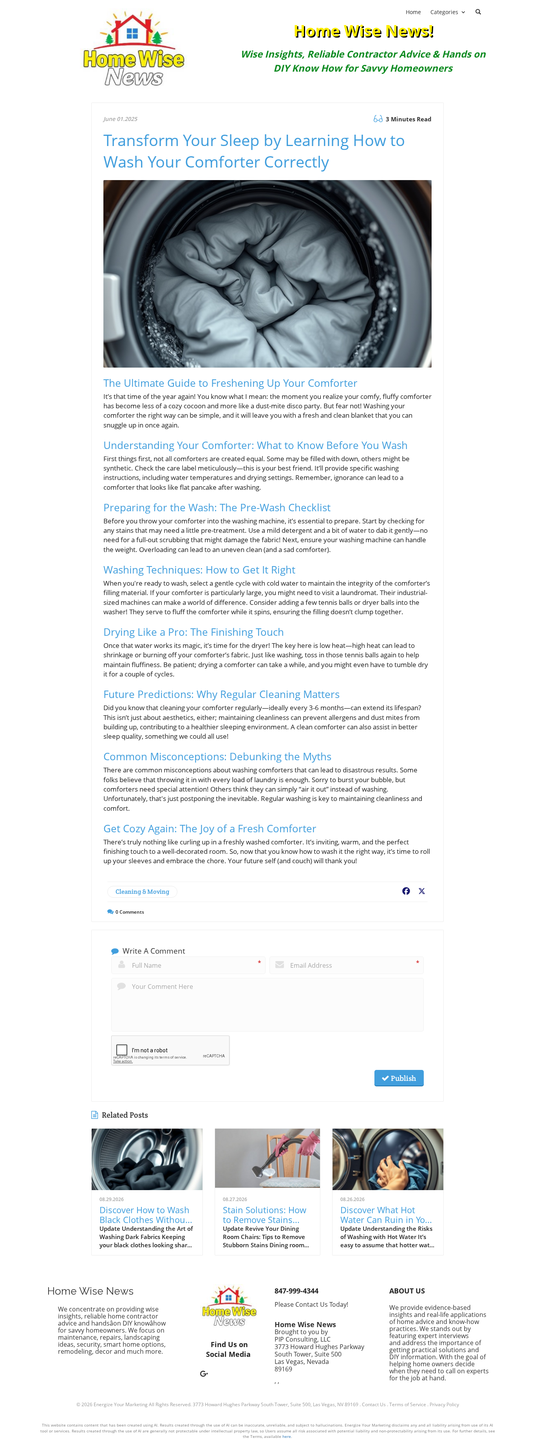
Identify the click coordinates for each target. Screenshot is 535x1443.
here (286, 1436)
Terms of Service (407, 1404)
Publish (402, 1078)
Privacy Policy (444, 1404)
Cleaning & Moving (142, 891)
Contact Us (374, 1404)
